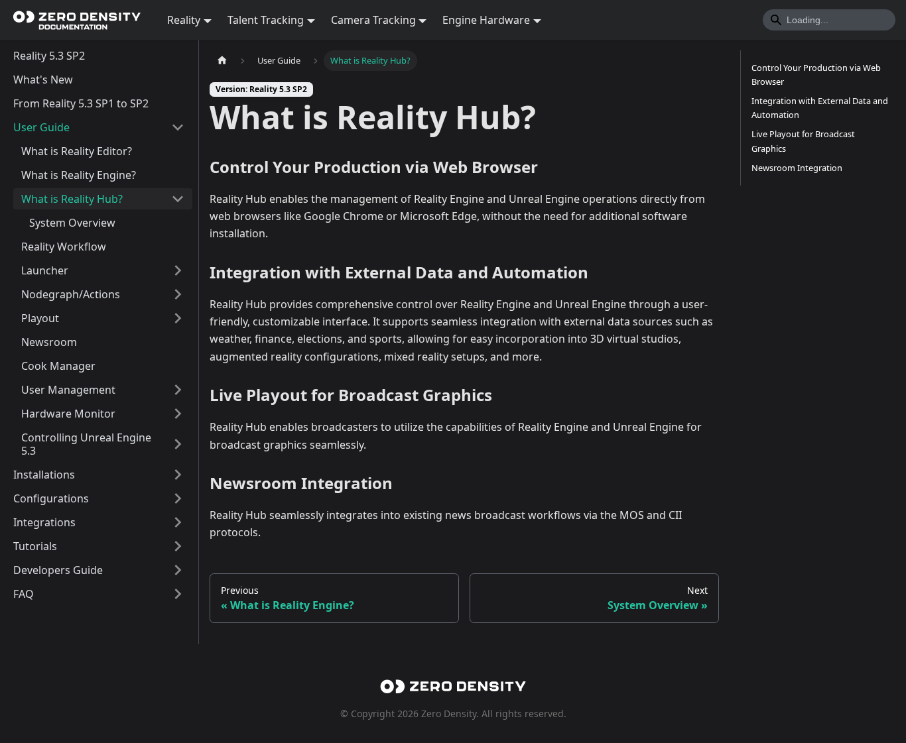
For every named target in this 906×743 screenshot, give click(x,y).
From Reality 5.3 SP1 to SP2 (81, 103)
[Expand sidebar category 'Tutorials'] (177, 546)
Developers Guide (58, 570)
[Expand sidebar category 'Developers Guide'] (177, 570)
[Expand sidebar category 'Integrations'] (177, 522)
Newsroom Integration (796, 168)
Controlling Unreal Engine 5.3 (86, 444)
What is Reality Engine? (78, 175)
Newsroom (49, 342)
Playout (40, 318)
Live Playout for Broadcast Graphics (803, 141)
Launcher (44, 270)
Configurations (51, 498)
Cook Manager (58, 366)
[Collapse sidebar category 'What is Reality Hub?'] (177, 198)
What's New (43, 79)
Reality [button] (183, 20)
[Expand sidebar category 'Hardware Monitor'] (177, 413)
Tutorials (35, 546)
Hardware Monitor (68, 413)
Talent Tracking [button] (265, 20)
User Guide (41, 127)
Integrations (44, 522)
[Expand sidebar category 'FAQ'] (177, 593)
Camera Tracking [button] (373, 20)
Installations (44, 474)
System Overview (72, 222)
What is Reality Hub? (72, 199)
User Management (68, 389)
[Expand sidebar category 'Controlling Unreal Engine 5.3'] (177, 444)
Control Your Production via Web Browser (816, 74)
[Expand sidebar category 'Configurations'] (177, 498)
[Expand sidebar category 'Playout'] (177, 318)
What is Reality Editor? (76, 151)
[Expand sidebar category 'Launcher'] (177, 270)
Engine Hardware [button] (486, 20)
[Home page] (222, 60)
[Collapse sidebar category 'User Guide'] (177, 127)
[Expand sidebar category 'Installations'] (177, 474)
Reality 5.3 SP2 (49, 55)
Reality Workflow (63, 246)
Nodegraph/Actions (70, 294)
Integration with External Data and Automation (819, 108)
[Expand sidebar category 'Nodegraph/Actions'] (177, 294)
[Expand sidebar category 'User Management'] (177, 389)
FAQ (23, 594)
